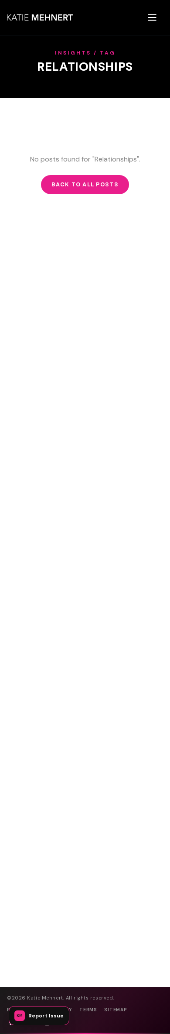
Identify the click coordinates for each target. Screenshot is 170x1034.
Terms (88, 1010)
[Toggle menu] (152, 17)
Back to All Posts (85, 184)
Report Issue (40, 1015)
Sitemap (115, 1010)
